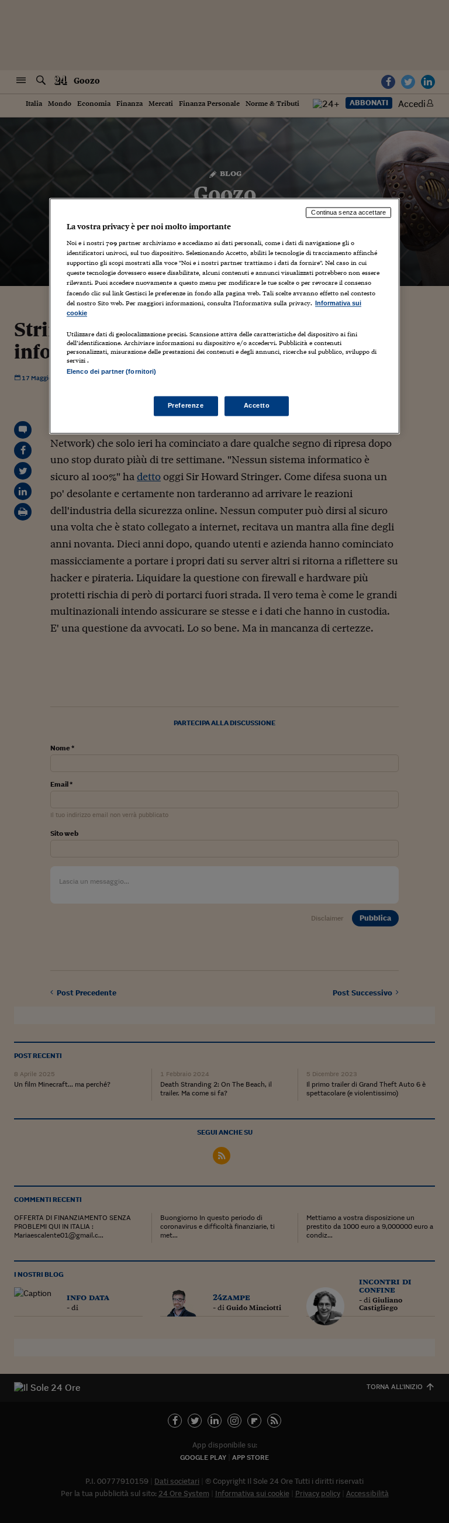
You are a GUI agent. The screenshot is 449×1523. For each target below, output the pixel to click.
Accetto (257, 405)
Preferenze (186, 405)
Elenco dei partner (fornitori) (111, 371)
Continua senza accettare (348, 212)
